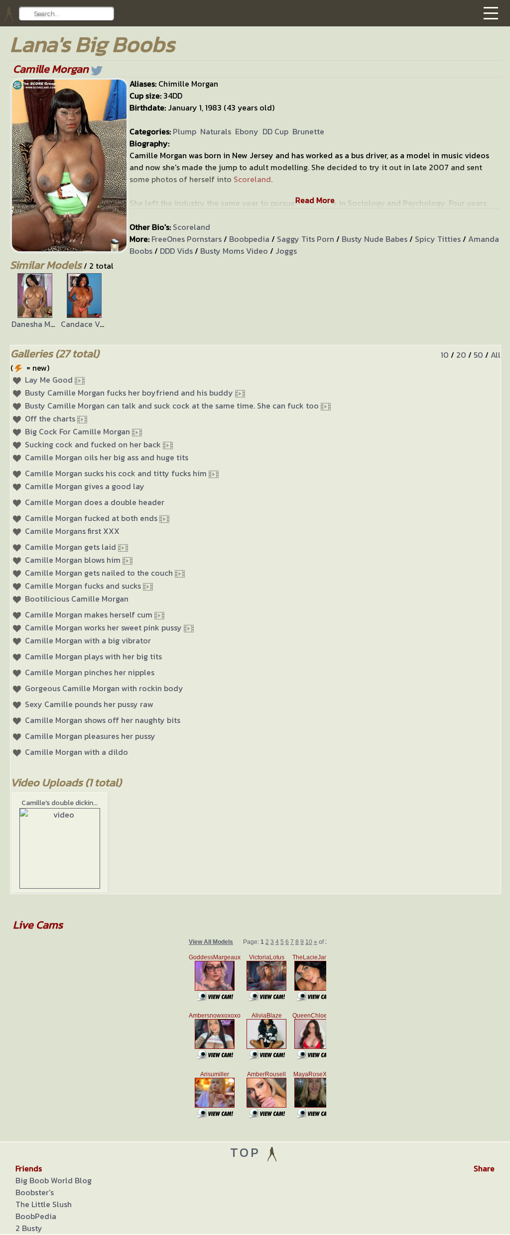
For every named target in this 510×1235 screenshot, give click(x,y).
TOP (247, 1152)
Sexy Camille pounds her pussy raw (89, 704)
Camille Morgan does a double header (94, 502)
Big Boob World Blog (53, 1180)
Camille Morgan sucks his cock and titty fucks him (116, 473)
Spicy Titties (438, 239)
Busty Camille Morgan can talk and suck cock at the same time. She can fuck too (172, 406)
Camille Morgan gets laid (70, 547)
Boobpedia (249, 239)
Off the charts (50, 418)
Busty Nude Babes (374, 239)
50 (478, 355)
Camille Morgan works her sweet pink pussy (103, 627)
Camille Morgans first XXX (72, 531)
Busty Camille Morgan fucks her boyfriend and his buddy (129, 393)
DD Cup (275, 131)
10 (445, 355)
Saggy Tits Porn (305, 239)
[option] (34, 301)
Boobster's (34, 1192)
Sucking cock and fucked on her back (93, 444)
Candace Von (85, 324)
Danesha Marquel (42, 324)
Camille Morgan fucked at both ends (91, 518)
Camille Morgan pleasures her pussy (90, 736)
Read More (315, 200)
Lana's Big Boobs (92, 44)
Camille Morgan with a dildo (76, 752)
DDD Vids (176, 251)
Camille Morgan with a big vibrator (88, 640)
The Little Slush (43, 1204)
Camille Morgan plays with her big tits (93, 656)
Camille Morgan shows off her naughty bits (102, 720)
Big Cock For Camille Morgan (77, 431)
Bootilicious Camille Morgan (76, 599)
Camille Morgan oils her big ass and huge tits (106, 457)
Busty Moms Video (234, 251)
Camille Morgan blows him (73, 560)
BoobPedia (35, 1216)
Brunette (308, 131)
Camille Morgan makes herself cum (88, 614)
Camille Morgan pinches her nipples (89, 672)
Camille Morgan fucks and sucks (83, 586)
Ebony (246, 131)
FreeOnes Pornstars (186, 239)
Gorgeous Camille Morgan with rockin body (104, 688)
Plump (184, 131)
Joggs (286, 251)
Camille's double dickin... (59, 803)
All (496, 355)
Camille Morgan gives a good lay (84, 486)
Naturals (215, 131)
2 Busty (28, 1228)
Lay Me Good (49, 380)
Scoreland (191, 227)
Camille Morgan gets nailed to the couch (99, 573)
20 (461, 355)
